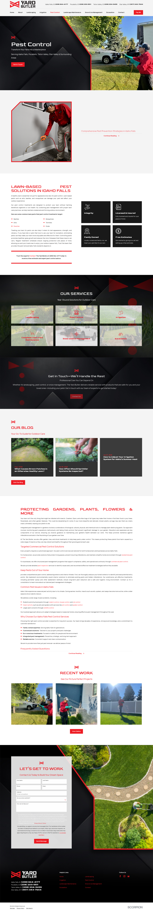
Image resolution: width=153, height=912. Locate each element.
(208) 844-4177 (61, 4)
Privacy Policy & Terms (40, 823)
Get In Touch (17, 64)
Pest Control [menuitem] (55, 12)
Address (19, 792)
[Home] (22, 4)
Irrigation (63, 880)
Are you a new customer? (23, 798)
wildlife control (49, 608)
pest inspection (43, 566)
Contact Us (76, 395)
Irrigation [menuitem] (43, 12)
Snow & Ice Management (93, 884)
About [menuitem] (20, 12)
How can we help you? (23, 804)
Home (62, 876)
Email (44, 786)
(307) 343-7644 (136, 4)
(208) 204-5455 (110, 4)
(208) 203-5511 (85, 4)
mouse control (64, 602)
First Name (19, 780)
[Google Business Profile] (128, 876)
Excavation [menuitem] (110, 12)
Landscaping (89, 876)
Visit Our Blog (18, 482)
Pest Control (89, 880)
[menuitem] (12, 908)
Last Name (45, 780)
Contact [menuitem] (121, 12)
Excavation (63, 887)
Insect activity (28, 605)
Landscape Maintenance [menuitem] (72, 12)
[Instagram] (124, 876)
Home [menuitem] (12, 12)
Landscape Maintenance (68, 884)
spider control (78, 605)
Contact (88, 887)
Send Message (41, 841)
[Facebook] (120, 876)
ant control (66, 605)
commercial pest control (119, 562)
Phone (18, 786)
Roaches (17, 226)
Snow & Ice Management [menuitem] (93, 12)
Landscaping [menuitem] (31, 12)
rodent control (54, 602)
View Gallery (76, 731)
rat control (76, 602)
